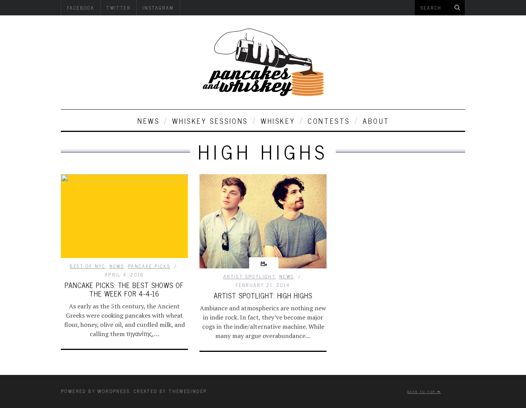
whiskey (278, 121)
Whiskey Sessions (210, 121)
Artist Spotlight (249, 276)
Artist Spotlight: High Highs (263, 295)
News (148, 121)
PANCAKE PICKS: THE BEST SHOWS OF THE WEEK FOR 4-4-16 (124, 289)
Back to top (422, 391)
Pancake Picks (149, 266)
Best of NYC (87, 266)
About (376, 121)
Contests (329, 121)
